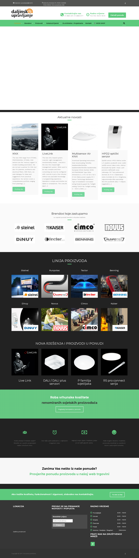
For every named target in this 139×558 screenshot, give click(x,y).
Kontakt (88, 23)
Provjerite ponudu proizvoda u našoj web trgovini (69, 474)
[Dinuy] (24, 319)
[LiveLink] (54, 137)
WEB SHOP (100, 23)
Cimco (84, 303)
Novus (54, 303)
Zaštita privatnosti (19, 531)
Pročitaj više (19, 189)
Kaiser (114, 303)
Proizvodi (39, 23)
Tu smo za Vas (117, 494)
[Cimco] (84, 319)
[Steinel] (24, 286)
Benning (114, 270)
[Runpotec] (54, 286)
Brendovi (27, 23)
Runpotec (54, 270)
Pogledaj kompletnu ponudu (69, 409)
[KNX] (24, 137)
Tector (84, 270)
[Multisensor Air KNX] (84, 137)
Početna (17, 23)
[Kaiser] (114, 319)
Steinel (25, 270)
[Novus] (54, 319)
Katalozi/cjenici (52, 23)
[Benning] (114, 286)
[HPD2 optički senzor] (114, 137)
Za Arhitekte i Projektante (72, 23)
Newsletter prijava (60, 517)
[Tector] (84, 286)
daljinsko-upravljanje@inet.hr (24, 3)
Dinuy (25, 303)
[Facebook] (125, 3)
